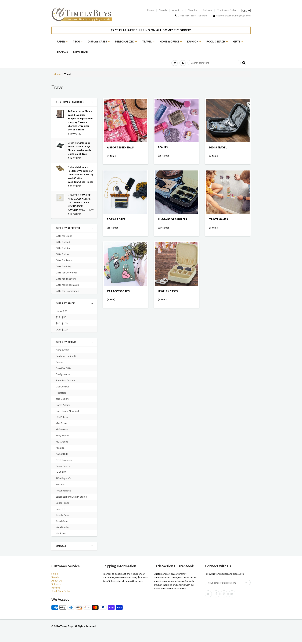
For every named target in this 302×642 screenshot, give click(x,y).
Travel (147, 41)
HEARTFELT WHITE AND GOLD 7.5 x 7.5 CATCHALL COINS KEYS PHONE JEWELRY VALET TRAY (81, 202)
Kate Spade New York (68, 410)
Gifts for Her (63, 254)
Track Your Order (226, 10)
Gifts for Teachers (66, 278)
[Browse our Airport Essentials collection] (125, 120)
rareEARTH (62, 472)
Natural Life (62, 453)
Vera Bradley (63, 527)
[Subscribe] (246, 583)
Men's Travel (218, 147)
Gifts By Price (65, 303)
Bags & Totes (116, 219)
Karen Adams (63, 404)
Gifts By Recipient (68, 228)
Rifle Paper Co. (64, 478)
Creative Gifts (63, 368)
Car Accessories (118, 291)
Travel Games (218, 219)
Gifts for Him (63, 248)
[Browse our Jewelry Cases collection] (176, 263)
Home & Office (169, 41)
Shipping (192, 10)
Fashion (192, 41)
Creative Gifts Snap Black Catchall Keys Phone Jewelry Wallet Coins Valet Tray (80, 148)
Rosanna (60, 484)
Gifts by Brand (66, 342)
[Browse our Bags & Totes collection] (125, 192)
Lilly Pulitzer (62, 417)
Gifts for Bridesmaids (67, 284)
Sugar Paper (62, 502)
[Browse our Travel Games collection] (228, 192)
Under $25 (61, 311)
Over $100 (61, 329)
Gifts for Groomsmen (67, 290)
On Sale (61, 545)
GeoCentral (62, 386)
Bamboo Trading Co (66, 355)
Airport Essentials (120, 147)
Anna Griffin (62, 349)
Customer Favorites (70, 102)
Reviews (62, 52)
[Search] (243, 62)
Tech (76, 41)
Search (163, 10)
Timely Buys (62, 514)
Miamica (60, 447)
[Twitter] (208, 593)
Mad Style (61, 423)
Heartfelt (61, 392)
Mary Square (62, 435)
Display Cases (97, 41)
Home (150, 10)
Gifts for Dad (63, 241)
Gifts (236, 41)
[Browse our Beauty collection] (176, 120)
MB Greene (62, 441)
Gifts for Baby (63, 266)
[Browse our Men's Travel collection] (228, 120)
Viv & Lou (61, 533)
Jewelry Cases (168, 291)
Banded (60, 362)
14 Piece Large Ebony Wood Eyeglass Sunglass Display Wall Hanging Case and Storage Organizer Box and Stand (80, 120)
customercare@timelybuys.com (233, 15)
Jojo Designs (63, 398)
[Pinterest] (224, 593)
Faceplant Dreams (65, 380)
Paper (61, 41)
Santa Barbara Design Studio (71, 496)
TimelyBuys (62, 521)
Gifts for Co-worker (66, 272)
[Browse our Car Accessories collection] (125, 263)
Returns (207, 10)
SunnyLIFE (61, 508)
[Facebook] (216, 593)
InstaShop (80, 52)
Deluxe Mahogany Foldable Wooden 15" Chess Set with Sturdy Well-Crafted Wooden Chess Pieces (80, 174)
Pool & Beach (215, 41)
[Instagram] (231, 593)
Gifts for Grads (64, 235)
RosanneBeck (63, 490)
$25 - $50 (61, 317)
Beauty (163, 147)
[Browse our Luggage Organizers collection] (176, 192)
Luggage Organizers (172, 219)
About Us (177, 10)
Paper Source (63, 466)
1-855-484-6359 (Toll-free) (192, 15)
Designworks (63, 374)
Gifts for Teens (64, 260)
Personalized (124, 41)
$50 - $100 (61, 323)
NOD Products (64, 459)
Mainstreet (62, 429)
